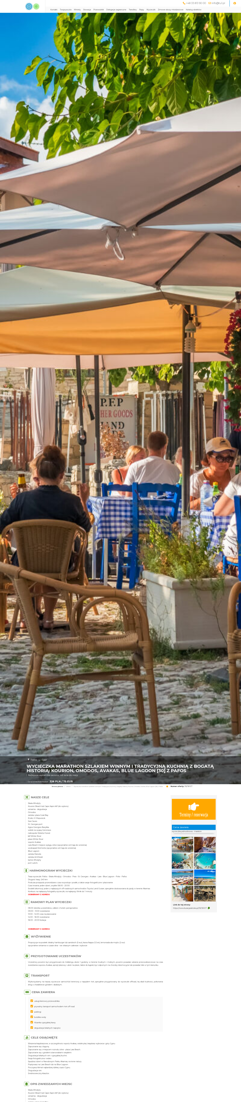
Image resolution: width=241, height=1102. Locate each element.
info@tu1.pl (218, 3)
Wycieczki (150, 10)
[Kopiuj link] (209, 908)
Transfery (133, 10)
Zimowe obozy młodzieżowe (170, 10)
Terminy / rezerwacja (193, 814)
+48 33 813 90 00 (196, 3)
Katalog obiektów (193, 10)
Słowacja (87, 10)
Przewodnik (98, 10)
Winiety (77, 10)
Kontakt (53, 10)
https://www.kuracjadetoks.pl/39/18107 (190, 908)
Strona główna (57, 786)
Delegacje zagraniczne (116, 10)
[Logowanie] (234, 3)
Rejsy (141, 10)
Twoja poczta (65, 10)
